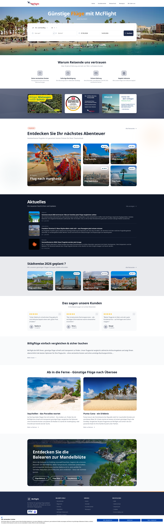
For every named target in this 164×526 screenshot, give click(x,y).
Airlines (59, 506)
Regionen (59, 504)
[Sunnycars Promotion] (44, 103)
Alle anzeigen (130, 206)
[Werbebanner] (119, 103)
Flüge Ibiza (56, 478)
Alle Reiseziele (130, 128)
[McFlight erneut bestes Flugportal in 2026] (82, 103)
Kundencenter (102, 3)
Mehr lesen (31, 358)
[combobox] (42, 33)
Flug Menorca (72, 478)
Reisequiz (122, 3)
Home (93, 3)
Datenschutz (117, 504)
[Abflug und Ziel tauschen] (54, 33)
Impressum (116, 506)
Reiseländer (60, 501)
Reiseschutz (112, 3)
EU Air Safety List (118, 512)
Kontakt (87, 504)
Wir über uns (131, 3)
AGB (114, 501)
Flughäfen (60, 509)
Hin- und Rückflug (40, 28)
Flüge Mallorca (40, 478)
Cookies (115, 509)
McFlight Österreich (62, 512)
